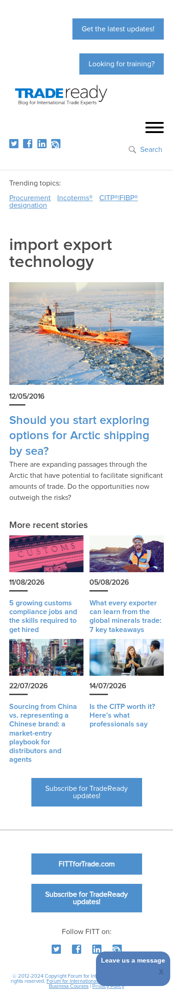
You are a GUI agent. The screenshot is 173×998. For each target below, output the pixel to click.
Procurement (30, 198)
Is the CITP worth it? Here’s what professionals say (122, 715)
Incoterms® (75, 198)
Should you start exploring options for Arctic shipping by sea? (79, 436)
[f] (27, 143)
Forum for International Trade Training (89, 981)
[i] (55, 143)
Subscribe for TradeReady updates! (86, 792)
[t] (13, 143)
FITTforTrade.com (87, 864)
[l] (42, 143)
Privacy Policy (108, 986)
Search (151, 149)
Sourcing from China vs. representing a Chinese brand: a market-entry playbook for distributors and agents (43, 733)
